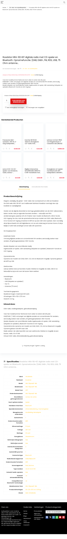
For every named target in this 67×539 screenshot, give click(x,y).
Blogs (25, 516)
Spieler (27, 402)
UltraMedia (28, 376)
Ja (26, 476)
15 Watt (27, 426)
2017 (26, 390)
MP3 (26, 421)
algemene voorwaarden (38, 514)
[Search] (64, 2)
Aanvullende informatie (40, 187)
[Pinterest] (63, 517)
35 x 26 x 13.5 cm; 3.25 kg (33, 489)
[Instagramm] (53, 517)
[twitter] (50, 517)
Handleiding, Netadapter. (33, 412)
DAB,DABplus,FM (30, 459)
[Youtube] (60, 517)
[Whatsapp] (56, 517)
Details (32, 75)
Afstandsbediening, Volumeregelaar (36, 409)
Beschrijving (24, 187)
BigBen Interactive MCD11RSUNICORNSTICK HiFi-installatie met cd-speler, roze (32, 171)
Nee (26, 440)
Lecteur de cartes (31, 397)
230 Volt (28, 430)
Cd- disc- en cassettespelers (17, 7)
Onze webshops (26, 521)
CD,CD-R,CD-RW (30, 469)
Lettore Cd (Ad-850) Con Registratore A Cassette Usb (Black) (54, 142)
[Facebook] (47, 517)
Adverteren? (27, 518)
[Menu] (2, 2)
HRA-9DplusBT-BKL (31, 383)
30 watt (27, 433)
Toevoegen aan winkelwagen (18, 101)
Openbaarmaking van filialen (39, 518)
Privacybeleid (38, 511)
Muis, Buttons (29, 465)
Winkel (25, 513)
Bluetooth (28, 405)
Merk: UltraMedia (30, 493)
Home (4, 7)
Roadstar (28, 380)
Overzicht (26, 525)
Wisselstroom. (29, 436)
